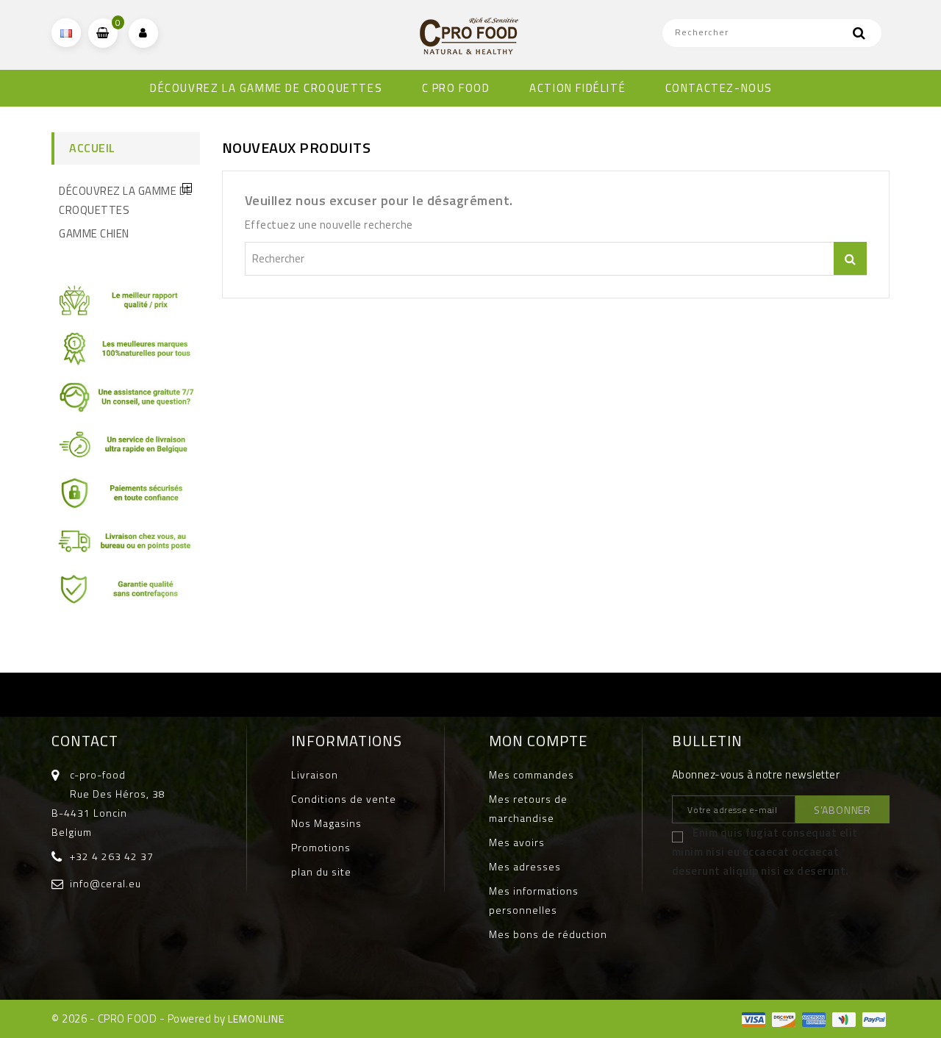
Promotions (321, 847)
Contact (84, 740)
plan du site (321, 871)
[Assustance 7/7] (125, 402)
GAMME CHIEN (94, 233)
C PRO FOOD (456, 87)
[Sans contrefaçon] (125, 594)
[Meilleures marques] (125, 354)
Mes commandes (531, 774)
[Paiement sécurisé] (125, 498)
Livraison (314, 774)
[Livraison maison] (125, 546)
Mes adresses (525, 866)
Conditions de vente (343, 798)
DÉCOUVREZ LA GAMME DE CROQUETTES (266, 87)
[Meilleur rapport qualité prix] (125, 306)
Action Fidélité (577, 87)
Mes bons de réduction (548, 934)
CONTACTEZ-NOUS (719, 87)
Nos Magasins (326, 823)
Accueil (92, 148)
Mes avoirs (517, 842)
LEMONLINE (256, 1018)
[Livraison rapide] (125, 450)
